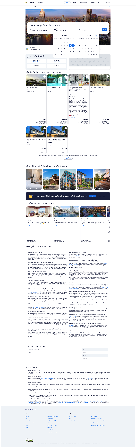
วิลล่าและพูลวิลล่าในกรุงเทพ (48, 284)
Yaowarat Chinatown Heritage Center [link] (65, 402)
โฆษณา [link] (27, 427)
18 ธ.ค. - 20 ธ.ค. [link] (56, 67)
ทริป (99, 2)
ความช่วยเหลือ (93, 2)
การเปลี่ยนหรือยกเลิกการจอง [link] (96, 418)
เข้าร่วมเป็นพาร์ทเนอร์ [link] (30, 423)
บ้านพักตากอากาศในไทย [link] (52, 420)
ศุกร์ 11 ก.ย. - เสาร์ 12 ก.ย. (62, 30)
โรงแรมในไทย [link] (50, 418)
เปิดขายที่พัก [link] (28, 420)
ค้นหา (104, 29)
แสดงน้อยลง (72, 117)
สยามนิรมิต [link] (76, 402)
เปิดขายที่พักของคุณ (83, 2)
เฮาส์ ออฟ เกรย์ (72, 325)
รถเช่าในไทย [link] (49, 427)
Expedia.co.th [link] (28, 6)
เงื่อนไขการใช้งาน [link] (72, 420)
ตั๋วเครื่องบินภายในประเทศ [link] (52, 425)
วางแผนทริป (108, 6)
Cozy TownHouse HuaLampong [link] (47, 378)
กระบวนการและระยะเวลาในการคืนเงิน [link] (98, 420)
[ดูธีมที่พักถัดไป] (110, 179)
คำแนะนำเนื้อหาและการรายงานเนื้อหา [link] (76, 423)
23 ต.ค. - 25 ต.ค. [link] (56, 61)
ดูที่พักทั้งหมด (68, 158)
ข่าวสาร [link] (27, 425)
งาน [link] (26, 418)
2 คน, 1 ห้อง (83, 30)
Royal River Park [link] (88, 378)
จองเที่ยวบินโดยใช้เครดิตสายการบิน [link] (98, 423)
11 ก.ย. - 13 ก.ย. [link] (36, 61)
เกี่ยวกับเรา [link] (28, 416)
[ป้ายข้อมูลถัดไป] (108, 225)
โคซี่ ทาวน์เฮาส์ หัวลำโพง (74, 333)
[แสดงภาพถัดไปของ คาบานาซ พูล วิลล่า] (66, 80)
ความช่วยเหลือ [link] (94, 416)
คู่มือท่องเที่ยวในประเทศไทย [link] (52, 416)
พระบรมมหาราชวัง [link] (88, 401)
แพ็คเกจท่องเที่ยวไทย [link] (51, 423)
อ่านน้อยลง (29, 225)
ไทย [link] (36, 6)
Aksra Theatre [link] (85, 402)
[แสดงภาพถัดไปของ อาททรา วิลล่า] (45, 80)
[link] (44, 76)
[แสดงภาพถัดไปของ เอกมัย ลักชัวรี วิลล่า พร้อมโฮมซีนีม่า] (45, 132)
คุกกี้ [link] (70, 418)
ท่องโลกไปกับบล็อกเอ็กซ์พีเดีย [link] (52, 432)
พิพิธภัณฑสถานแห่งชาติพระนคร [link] (35, 402)
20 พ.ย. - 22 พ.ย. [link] (36, 67)
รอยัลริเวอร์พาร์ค (72, 316)
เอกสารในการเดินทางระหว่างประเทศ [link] (98, 425)
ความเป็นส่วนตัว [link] (72, 416)
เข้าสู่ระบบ (108, 2)
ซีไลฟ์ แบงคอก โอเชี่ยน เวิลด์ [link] (98, 401)
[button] (61, 42)
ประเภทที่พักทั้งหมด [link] (51, 429)
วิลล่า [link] (33, 6)
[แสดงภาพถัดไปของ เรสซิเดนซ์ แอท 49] (108, 80)
